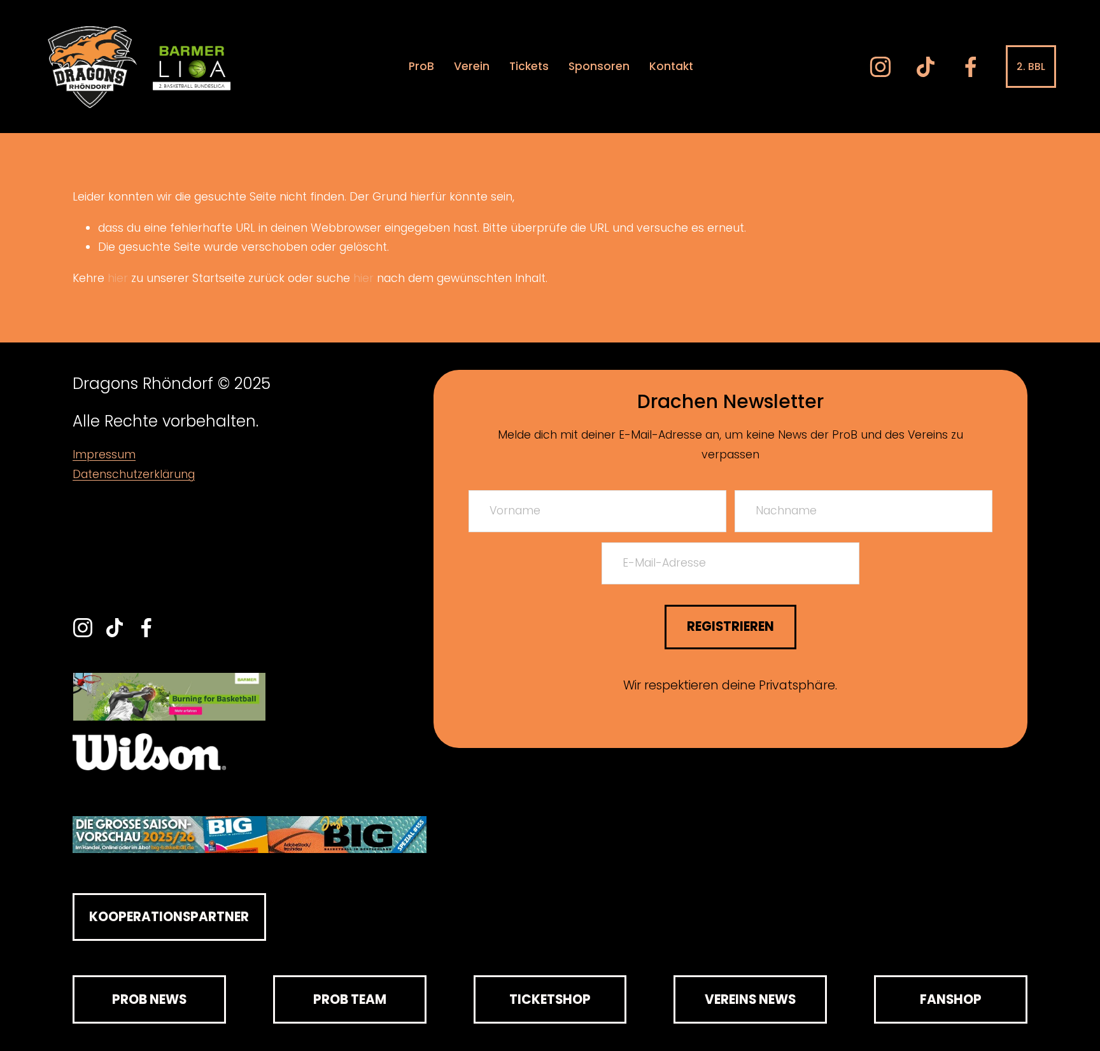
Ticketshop (550, 999)
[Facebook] (971, 67)
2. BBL (1031, 66)
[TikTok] (925, 67)
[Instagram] (880, 67)
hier (118, 278)
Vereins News (750, 999)
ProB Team (349, 999)
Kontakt (671, 67)
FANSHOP (951, 999)
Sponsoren (599, 67)
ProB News (149, 999)
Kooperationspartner (169, 917)
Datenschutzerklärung (134, 474)
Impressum (104, 454)
